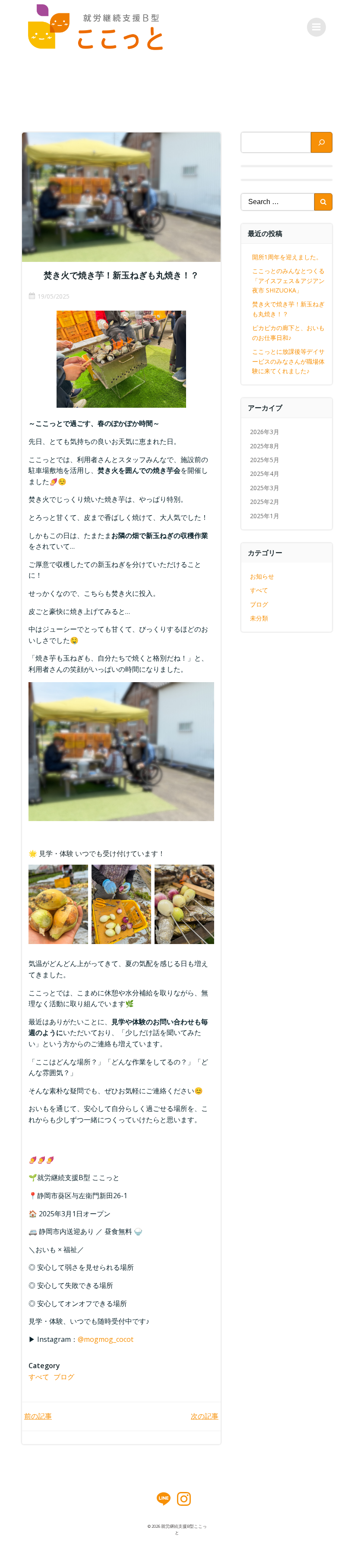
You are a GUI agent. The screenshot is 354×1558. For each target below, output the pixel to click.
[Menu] (316, 27)
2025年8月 (264, 446)
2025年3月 (264, 488)
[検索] (321, 142)
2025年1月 (264, 516)
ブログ (64, 1377)
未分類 (259, 618)
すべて (38, 1377)
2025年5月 (264, 460)
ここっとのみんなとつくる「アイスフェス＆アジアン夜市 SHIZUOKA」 (288, 280)
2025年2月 (264, 501)
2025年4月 (264, 473)
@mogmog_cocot (105, 1339)
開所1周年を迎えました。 (287, 257)
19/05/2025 (54, 296)
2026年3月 (264, 432)
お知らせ (262, 576)
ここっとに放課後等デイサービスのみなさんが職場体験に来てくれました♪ (288, 361)
